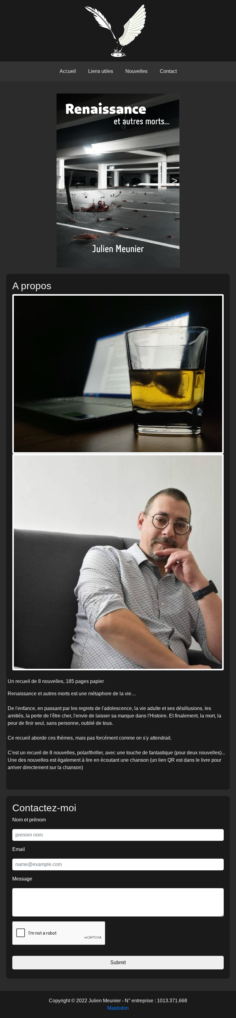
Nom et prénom (29, 819)
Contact (168, 71)
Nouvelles (136, 71)
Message (22, 878)
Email (18, 849)
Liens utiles (100, 71)
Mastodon (118, 1008)
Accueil (68, 71)
